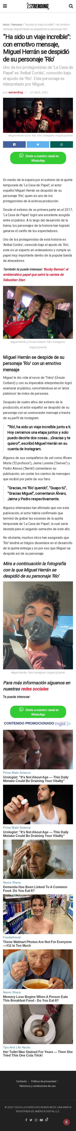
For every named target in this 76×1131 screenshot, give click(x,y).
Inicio (6, 24)
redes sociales (34, 688)
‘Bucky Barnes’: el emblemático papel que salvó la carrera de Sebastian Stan (35, 274)
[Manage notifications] (66, 1122)
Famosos (17, 24)
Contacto (21, 1081)
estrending (16, 92)
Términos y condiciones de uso (37, 1086)
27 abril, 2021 (39, 92)
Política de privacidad (43, 1081)
